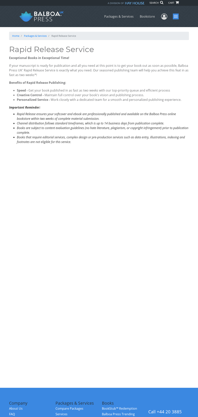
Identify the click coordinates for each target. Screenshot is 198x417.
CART (171, 2)
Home (15, 36)
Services (61, 414)
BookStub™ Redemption (119, 408)
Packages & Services (119, 16)
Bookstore (147, 16)
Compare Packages (69, 408)
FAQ (12, 414)
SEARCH (154, 2)
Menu (177, 16)
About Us (16, 408)
